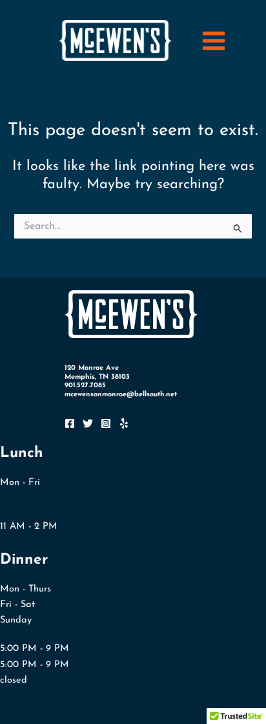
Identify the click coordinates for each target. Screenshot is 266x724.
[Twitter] (88, 423)
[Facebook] (70, 423)
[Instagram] (106, 423)
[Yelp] (124, 423)
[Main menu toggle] (214, 41)
